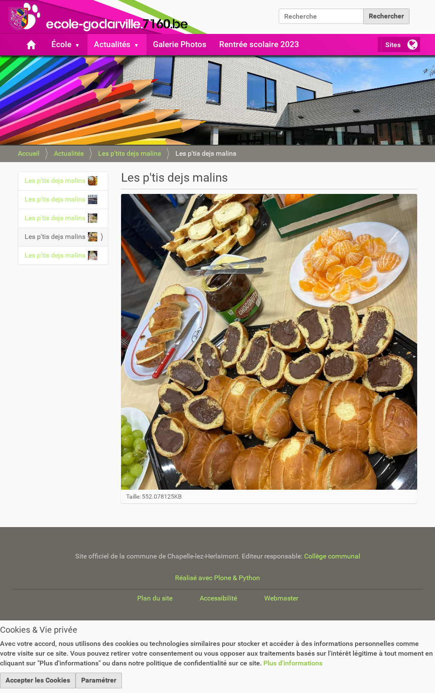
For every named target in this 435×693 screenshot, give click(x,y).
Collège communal (332, 556)
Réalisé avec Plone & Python (217, 578)
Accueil (29, 153)
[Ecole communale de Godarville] (106, 17)
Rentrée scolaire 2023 (259, 44)
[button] (81, 44)
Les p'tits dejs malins (129, 153)
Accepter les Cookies (38, 680)
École (61, 44)
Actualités (112, 44)
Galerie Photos (179, 44)
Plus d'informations (292, 663)
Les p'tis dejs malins (55, 181)
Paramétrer (98, 680)
